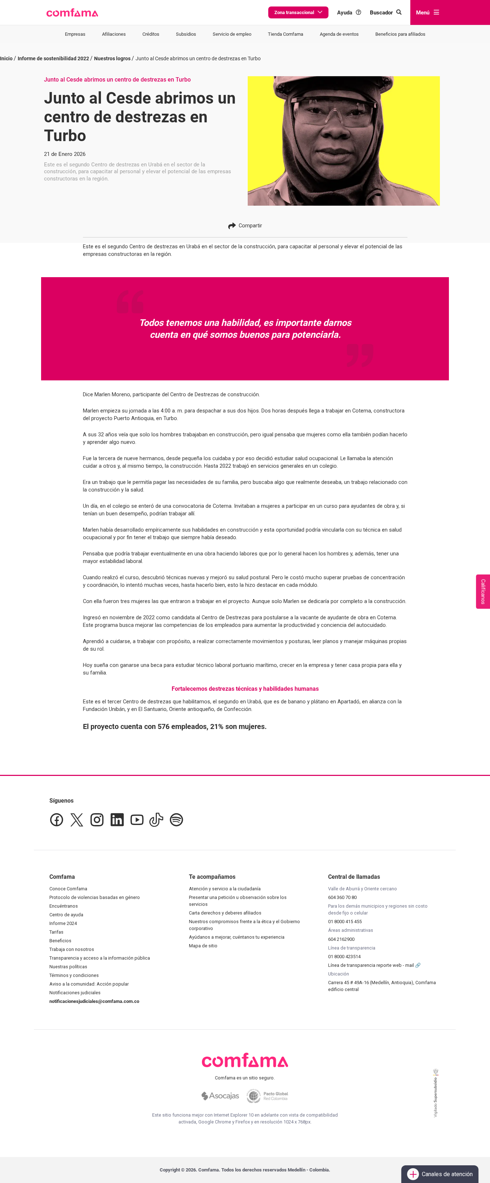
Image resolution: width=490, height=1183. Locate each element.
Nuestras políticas (68, 966)
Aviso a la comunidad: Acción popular (89, 984)
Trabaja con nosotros (71, 949)
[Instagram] (97, 820)
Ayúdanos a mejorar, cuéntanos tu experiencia (236, 937)
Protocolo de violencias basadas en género (94, 897)
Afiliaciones (114, 34)
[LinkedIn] (117, 820)
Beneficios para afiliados (400, 34)
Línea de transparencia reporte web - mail (371, 965)
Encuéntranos (63, 906)
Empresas (75, 34)
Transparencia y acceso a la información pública (99, 958)
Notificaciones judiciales (75, 992)
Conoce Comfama (68, 888)
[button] (72, 12)
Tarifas (56, 932)
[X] (77, 820)
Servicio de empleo (232, 34)
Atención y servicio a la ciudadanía (225, 888)
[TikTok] (156, 820)
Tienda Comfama (285, 34)
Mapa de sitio (203, 945)
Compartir (250, 225)
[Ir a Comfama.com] (245, 1064)
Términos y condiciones (74, 975)
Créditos (150, 34)
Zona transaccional (294, 12)
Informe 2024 (63, 923)
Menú (422, 12)
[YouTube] (137, 820)
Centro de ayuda (66, 914)
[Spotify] (176, 820)
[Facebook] (56, 820)
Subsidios (186, 34)
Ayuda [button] (344, 13)
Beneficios (60, 940)
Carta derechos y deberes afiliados (225, 913)
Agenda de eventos (339, 34)
